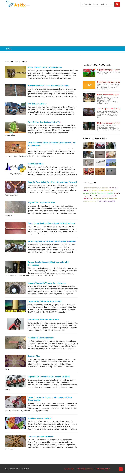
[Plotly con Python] (15, 169)
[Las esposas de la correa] (99, 154)
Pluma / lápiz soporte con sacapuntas (45, 67)
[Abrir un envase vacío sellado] (111, 154)
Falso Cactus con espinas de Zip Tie (44, 122)
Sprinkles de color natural (39, 418)
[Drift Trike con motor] (15, 109)
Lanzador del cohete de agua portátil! (44, 301)
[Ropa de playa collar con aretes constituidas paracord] (15, 187)
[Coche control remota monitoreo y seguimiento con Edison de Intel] (15, 148)
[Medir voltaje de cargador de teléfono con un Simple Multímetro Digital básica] (88, 171)
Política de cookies (103, 469)
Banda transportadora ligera (108, 95)
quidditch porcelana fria (90, 201)
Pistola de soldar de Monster (41, 338)
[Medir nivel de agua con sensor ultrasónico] (89, 126)
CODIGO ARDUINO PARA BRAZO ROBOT (101, 190)
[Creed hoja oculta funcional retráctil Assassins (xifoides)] (99, 163)
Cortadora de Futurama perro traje (43, 319)
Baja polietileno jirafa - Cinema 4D (110, 70)
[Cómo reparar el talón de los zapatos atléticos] (111, 145)
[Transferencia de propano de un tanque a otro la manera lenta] (88, 154)
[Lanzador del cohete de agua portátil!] (15, 307)
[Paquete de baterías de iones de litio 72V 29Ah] (89, 85)
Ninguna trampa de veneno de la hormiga (47, 283)
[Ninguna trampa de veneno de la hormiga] (15, 288)
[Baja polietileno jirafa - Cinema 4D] (89, 73)
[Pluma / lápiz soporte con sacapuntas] (15, 73)
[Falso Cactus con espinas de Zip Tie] (15, 127)
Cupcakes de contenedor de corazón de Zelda (49, 377)
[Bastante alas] (15, 361)
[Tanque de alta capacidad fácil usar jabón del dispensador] (15, 267)
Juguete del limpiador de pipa (41, 203)
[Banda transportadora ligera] (89, 97)
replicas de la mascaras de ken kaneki (105, 198)
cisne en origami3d (107, 193)
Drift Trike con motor (37, 104)
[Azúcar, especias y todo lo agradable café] (89, 112)
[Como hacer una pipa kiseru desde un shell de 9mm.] (15, 228)
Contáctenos (69, 469)
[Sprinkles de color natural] (15, 424)
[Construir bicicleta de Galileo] (15, 442)
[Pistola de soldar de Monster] (15, 343)
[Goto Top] (121, 469)
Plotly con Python (36, 164)
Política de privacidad (85, 469)
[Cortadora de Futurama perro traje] (15, 325)
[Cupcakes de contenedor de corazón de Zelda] (15, 382)
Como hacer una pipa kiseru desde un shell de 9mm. (51, 223)
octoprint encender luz (107, 201)
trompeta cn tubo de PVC (91, 193)
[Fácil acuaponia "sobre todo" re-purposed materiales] (15, 247)
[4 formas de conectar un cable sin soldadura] (99, 171)
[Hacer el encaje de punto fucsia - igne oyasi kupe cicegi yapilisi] (15, 402)
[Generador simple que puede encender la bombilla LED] (111, 171)
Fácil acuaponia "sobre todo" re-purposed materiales (52, 241)
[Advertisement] (62, 27)
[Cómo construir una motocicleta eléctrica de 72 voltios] (99, 145)
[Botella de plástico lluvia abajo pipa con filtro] (15, 91)
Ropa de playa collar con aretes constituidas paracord (52, 182)
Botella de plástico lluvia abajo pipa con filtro (48, 86)
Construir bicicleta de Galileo (41, 436)
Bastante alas (34, 356)
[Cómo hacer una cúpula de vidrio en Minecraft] (111, 163)
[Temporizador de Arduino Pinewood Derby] (88, 145)
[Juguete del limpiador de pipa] (15, 208)
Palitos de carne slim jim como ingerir (95, 188)
